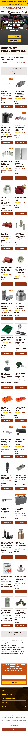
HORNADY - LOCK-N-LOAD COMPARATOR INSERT (20, 579)
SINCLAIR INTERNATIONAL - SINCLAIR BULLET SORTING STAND (20, 545)
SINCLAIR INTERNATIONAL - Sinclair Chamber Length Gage (20, 235)
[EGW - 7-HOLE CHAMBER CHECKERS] (21, 500)
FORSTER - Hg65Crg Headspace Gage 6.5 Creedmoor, (20, 164)
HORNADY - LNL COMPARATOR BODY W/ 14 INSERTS (6, 442)
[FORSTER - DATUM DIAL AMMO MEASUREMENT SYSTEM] (21, 432)
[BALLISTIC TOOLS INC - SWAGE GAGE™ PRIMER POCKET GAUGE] (21, 84)
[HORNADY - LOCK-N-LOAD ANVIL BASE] (21, 189)
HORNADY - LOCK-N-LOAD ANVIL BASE (20, 199)
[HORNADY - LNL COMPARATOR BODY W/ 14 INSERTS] (7, 432)
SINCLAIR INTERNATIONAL (8, 653)
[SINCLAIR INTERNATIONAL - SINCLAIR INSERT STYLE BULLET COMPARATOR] (7, 118)
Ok (14, 729)
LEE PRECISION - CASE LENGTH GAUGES (6, 578)
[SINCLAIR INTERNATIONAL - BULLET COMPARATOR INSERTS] (7, 189)
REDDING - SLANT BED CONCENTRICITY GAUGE (20, 375)
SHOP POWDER (14, 36)
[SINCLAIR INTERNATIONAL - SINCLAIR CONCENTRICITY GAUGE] (21, 329)
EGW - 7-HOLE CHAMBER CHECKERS (19, 510)
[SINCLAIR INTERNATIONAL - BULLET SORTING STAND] (7, 365)
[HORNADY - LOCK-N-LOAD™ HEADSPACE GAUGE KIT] (7, 154)
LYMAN (22, 653)
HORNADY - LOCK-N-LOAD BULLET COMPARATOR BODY (6, 270)
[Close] (26, 713)
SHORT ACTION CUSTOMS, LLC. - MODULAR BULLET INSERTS (20, 613)
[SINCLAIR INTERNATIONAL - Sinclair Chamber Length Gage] (21, 225)
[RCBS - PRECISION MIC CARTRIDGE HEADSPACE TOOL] (7, 534)
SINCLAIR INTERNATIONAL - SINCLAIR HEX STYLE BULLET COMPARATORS (20, 271)
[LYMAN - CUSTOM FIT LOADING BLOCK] (21, 399)
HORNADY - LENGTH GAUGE (6, 92)
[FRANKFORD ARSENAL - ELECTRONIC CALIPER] (7, 500)
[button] (2, 12)
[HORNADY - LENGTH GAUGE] (7, 84)
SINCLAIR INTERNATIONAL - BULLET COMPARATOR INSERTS (6, 200)
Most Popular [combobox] (21, 62)
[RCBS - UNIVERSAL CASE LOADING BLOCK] (7, 329)
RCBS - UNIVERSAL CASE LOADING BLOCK (7, 339)
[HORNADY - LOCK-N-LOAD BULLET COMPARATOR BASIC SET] (21, 118)
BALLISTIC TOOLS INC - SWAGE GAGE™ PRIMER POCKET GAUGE (20, 94)
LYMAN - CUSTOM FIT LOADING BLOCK (20, 409)
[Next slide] (26, 29)
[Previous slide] (1, 29)
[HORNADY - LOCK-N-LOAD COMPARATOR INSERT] (21, 568)
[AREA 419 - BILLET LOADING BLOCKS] (21, 468)
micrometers (13, 647)
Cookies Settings (14, 725)
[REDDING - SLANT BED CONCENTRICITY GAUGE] (21, 365)
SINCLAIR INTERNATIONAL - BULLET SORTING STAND (6, 375)
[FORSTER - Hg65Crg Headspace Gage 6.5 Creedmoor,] (21, 154)
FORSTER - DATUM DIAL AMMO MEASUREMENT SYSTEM (20, 442)
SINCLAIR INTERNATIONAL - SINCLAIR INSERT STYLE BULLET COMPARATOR (6, 129)
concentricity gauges (12, 649)
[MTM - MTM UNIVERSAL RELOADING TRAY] (7, 225)
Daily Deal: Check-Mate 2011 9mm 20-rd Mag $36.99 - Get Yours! (14, 8)
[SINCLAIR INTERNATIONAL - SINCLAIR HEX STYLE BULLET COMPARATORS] (21, 260)
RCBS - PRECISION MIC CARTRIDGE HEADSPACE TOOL (7, 544)
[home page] (14, 12)
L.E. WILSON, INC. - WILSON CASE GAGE (7, 612)
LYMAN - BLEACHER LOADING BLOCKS (6, 409)
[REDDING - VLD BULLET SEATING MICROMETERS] (7, 468)
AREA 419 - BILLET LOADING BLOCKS (20, 476)
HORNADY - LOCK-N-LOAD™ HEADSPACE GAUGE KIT (6, 164)
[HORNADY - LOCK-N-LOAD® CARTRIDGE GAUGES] (7, 295)
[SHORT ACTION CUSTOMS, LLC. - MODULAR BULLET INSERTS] (21, 602)
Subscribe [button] (14, 682)
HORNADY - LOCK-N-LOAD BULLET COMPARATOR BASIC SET (20, 128)
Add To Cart (7, 106)
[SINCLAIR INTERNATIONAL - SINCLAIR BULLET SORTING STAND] (21, 534)
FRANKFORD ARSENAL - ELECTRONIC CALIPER (5, 511)
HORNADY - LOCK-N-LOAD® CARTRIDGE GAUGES (6, 306)
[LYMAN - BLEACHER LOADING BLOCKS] (7, 399)
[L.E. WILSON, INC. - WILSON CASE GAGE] (7, 602)
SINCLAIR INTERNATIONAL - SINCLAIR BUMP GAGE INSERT (20, 306)
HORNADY (22, 651)
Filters (5, 62)
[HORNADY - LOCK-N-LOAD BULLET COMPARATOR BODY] (7, 260)
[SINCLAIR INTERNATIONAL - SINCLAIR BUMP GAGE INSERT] (21, 295)
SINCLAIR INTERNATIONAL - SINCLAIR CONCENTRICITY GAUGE (20, 341)
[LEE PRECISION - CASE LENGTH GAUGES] (7, 568)
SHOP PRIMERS (14, 40)
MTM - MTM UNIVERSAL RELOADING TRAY (6, 234)
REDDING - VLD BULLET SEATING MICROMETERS (6, 477)
